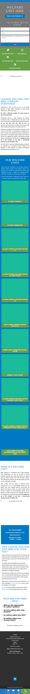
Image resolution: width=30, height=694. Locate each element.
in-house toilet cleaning (16, 583)
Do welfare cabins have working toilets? (12, 619)
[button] (15, 683)
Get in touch (5, 587)
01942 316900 (16, 530)
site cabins (10, 485)
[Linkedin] (15, 679)
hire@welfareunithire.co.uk (15, 532)
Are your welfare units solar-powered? (14, 611)
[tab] (15, 606)
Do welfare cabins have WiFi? (15, 615)
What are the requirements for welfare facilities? (14, 606)
